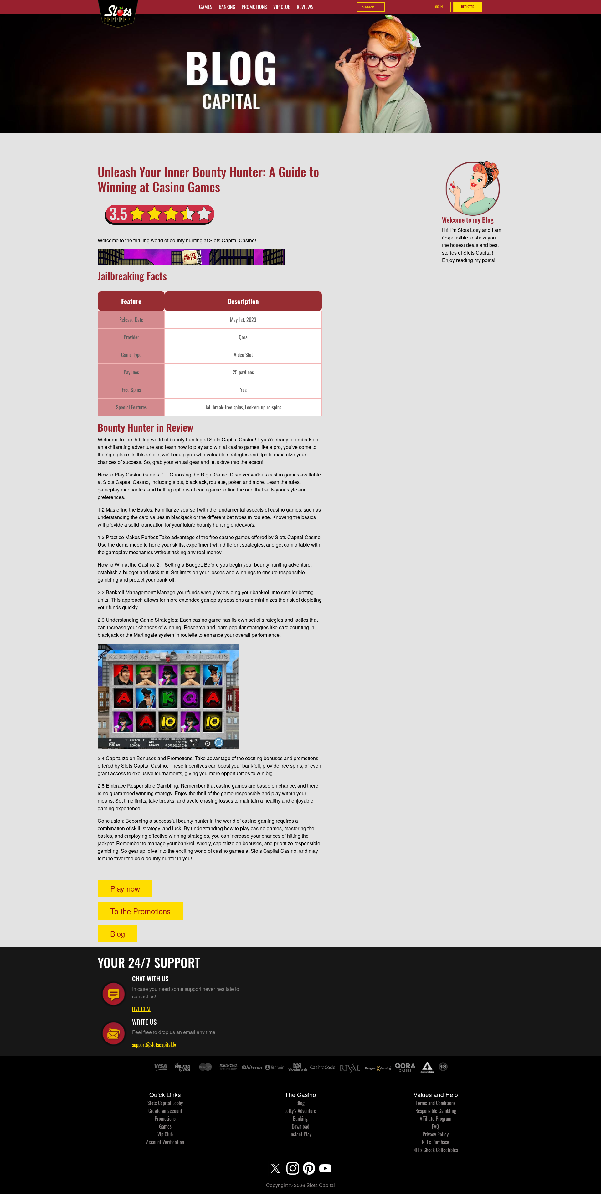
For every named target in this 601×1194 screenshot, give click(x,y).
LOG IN (438, 6)
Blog (117, 933)
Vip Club (281, 7)
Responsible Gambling (435, 1110)
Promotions (254, 7)
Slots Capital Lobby (165, 1103)
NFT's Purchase (435, 1142)
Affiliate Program (435, 1118)
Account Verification (165, 1142)
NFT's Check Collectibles (435, 1150)
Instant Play (300, 1134)
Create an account (165, 1110)
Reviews (305, 7)
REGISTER (467, 6)
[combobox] (371, 7)
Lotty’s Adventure (300, 1110)
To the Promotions (140, 910)
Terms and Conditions (435, 1103)
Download (300, 1126)
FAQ (435, 1126)
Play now (125, 888)
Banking (227, 7)
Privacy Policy (436, 1134)
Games (206, 7)
